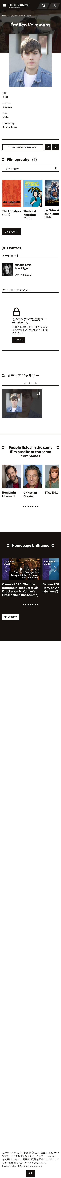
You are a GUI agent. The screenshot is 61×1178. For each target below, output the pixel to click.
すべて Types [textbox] (12, 168)
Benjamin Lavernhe (9, 494)
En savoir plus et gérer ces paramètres (22, 1165)
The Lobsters (11, 211)
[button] (38, 393)
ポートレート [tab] (30, 383)
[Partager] (48, 147)
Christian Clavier (30, 494)
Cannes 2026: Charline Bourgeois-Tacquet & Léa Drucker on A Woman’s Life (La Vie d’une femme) (20, 590)
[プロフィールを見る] (54, 6)
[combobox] (30, 168)
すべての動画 (10, 617)
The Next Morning (29, 213)
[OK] (30, 1173)
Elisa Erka (51, 492)
